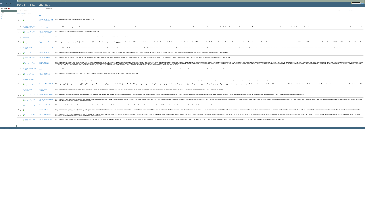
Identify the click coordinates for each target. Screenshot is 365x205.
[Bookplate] (41, 36)
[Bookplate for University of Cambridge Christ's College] (44, 74)
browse (33, 0)
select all (18, 13)
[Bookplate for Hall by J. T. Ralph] (46, 83)
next (361, 10)
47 (1, 13)
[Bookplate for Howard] (43, 109)
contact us (16, 128)
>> (354, 10)
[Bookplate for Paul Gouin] (44, 57)
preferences (48, 0)
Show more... (3, 18)
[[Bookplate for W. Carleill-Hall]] (29, 114)
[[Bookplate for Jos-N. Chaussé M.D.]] (30, 43)
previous (358, 10)
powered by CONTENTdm (7, 128)
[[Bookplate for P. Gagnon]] (28, 79)
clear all (22, 13)
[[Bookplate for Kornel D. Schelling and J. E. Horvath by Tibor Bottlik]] (30, 21)
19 (1, 14)
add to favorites (28, 13)
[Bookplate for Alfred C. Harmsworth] (43, 90)
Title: (40, 15)
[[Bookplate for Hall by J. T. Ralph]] (30, 85)
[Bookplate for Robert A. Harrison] (45, 94)
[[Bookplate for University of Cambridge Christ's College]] (30, 74)
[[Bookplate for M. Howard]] (29, 105)
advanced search (40, 0)
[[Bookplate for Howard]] (28, 109)
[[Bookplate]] (26, 37)
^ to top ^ (362, 128)
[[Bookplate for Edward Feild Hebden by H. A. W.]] (30, 100)
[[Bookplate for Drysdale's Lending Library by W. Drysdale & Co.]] (30, 32)
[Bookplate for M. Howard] (44, 104)
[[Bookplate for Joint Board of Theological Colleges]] (30, 27)
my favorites (55, 0)
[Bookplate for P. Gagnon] (44, 78)
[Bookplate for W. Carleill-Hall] (45, 114)
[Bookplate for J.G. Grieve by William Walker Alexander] (45, 63)
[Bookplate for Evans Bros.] (44, 52)
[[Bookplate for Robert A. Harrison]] (30, 94)
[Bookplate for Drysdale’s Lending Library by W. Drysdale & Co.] (45, 32)
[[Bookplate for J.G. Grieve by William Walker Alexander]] (30, 63)
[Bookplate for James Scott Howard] (46, 119)
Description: (58, 15)
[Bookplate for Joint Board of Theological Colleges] (44, 27)
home (28, 0)
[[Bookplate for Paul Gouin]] (29, 57)
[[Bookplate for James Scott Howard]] (30, 120)
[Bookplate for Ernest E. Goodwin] (46, 47)
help (65, 0)
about (61, 0)
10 (352, 10)
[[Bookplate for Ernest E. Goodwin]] (30, 48)
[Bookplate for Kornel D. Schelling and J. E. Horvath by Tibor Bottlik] (46, 20)
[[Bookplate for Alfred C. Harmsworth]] (30, 90)
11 (1, 15)
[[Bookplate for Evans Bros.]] (29, 52)
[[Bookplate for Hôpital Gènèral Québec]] (30, 69)
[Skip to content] (22, 0)
